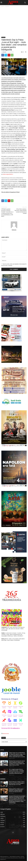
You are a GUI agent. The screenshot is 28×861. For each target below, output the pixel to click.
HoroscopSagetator (4, 724)
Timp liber (7, 6)
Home (2, 6)
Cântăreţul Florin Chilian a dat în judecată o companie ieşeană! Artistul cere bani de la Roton (16, 790)
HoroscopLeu (4, 715)
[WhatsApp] (12, 55)
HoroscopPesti (20, 724)
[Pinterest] (9, 55)
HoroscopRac (20, 707)
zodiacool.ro (16, 728)
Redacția (4, 51)
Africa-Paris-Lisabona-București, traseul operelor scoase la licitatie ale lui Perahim (21, 211)
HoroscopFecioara (9, 715)
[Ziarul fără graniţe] (13, 841)
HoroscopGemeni (15, 707)
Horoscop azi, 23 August (9, 699)
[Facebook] (2, 55)
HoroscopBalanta (15, 715)
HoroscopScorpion (20, 715)
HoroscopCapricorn (9, 724)
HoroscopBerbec (4, 707)
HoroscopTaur (9, 707)
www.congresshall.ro (8, 174)
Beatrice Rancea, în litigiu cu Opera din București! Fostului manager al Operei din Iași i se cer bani (16, 783)
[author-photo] (14, 228)
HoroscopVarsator (15, 724)
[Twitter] (5, 55)
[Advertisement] (14, 22)
